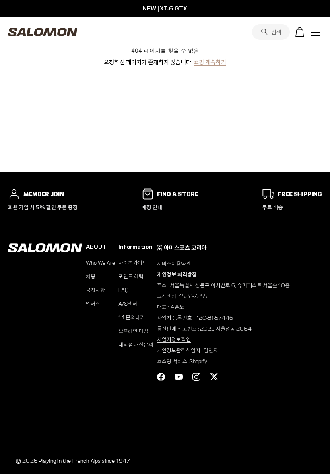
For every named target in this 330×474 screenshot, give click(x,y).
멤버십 (93, 304)
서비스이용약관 (174, 264)
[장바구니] (300, 32)
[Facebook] (161, 377)
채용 (90, 277)
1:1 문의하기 (131, 318)
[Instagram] (196, 377)
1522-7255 (193, 296)
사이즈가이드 (132, 263)
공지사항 (95, 290)
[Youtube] (179, 377)
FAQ (123, 290)
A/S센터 (127, 304)
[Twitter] (214, 377)
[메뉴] (316, 32)
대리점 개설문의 (135, 345)
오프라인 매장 (133, 331)
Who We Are (100, 263)
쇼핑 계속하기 (210, 62)
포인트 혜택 (131, 277)
